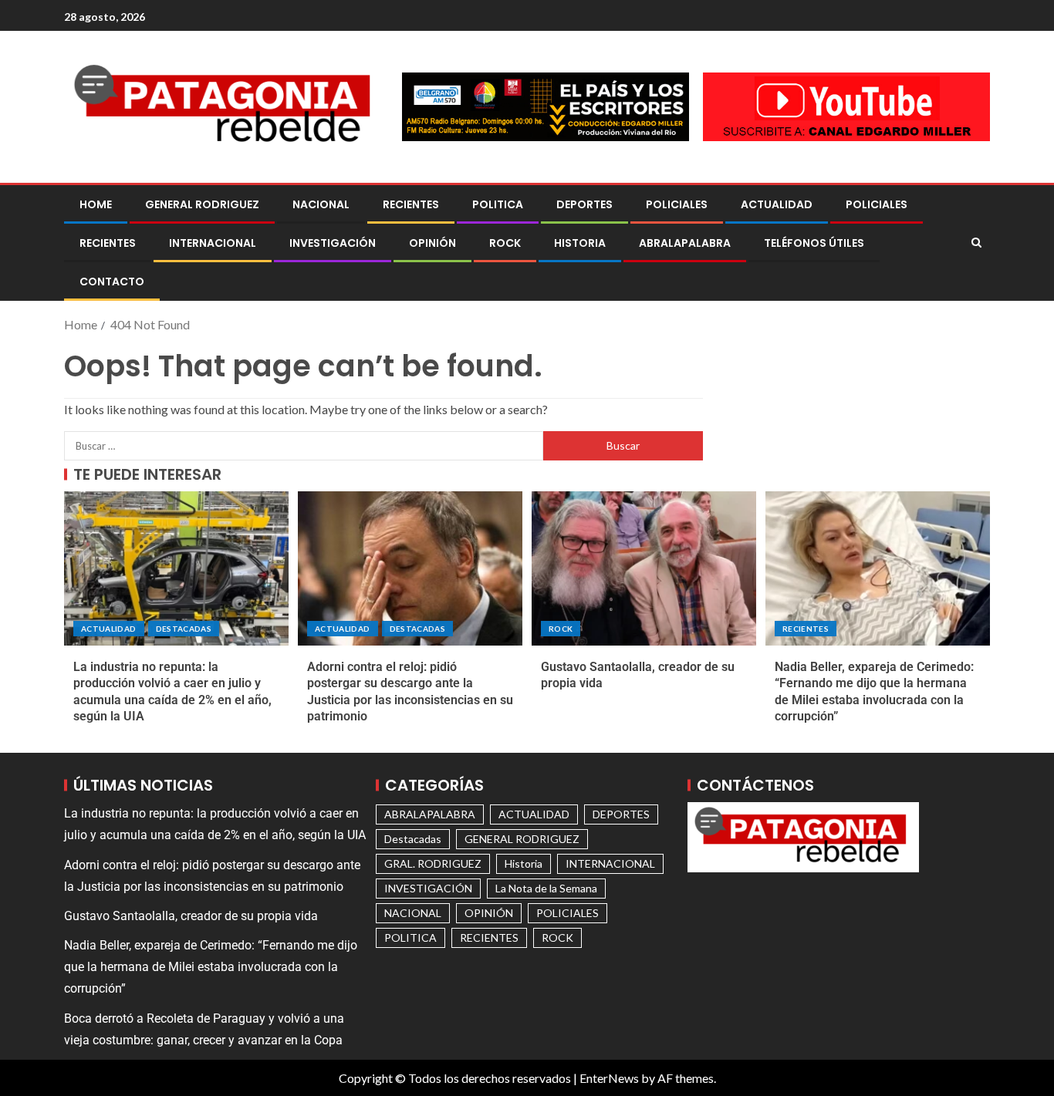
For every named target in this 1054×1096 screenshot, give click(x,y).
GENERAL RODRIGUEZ (202, 204)
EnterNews (609, 1078)
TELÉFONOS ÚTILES (814, 243)
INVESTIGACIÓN (332, 243)
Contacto (111, 281)
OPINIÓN (432, 243)
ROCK (505, 243)
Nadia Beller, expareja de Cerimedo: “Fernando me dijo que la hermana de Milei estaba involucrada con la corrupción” (210, 967)
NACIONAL (321, 204)
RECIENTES (411, 204)
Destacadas (184, 628)
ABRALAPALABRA (685, 243)
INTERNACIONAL (212, 243)
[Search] (976, 243)
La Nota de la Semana (546, 888)
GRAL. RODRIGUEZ (432, 863)
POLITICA (497, 204)
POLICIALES (677, 204)
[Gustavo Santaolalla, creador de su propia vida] (644, 568)
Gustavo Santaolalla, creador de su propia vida (191, 916)
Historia (580, 243)
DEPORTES (584, 204)
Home (95, 204)
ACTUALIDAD (776, 204)
